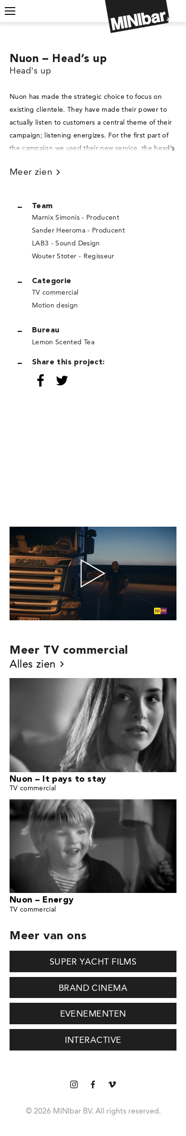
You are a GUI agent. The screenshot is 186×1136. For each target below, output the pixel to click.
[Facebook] (93, 1085)
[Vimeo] (112, 1085)
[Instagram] (74, 1085)
